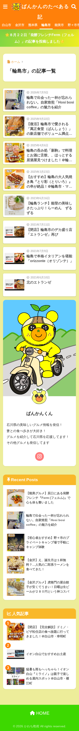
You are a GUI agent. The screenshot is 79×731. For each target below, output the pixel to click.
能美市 (59, 25)
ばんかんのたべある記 (45, 12)
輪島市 (46, 25)
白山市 (6, 25)
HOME (42, 713)
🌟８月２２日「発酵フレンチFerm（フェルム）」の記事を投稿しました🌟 (39, 38)
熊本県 (33, 25)
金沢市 (19, 25)
